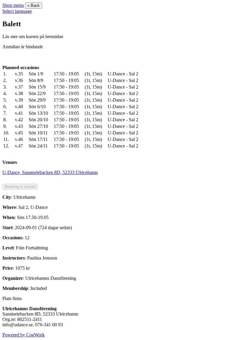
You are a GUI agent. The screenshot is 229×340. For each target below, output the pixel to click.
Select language (17, 11)
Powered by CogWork (23, 334)
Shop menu (13, 5)
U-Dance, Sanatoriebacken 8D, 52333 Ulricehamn (50, 172)
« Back (33, 5)
